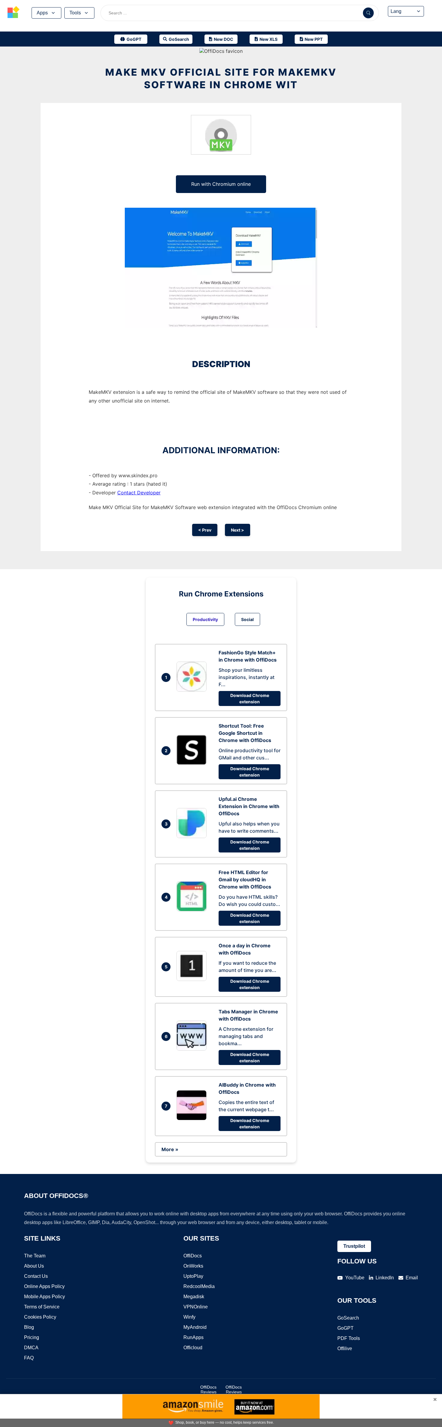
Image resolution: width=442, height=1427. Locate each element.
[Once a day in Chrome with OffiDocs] (193, 979)
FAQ (29, 1357)
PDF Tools (348, 1338)
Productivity (205, 619)
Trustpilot (354, 1246)
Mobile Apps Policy (44, 1296)
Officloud (192, 1347)
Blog (29, 1327)
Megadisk (193, 1296)
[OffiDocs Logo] (13, 13)
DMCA (31, 1347)
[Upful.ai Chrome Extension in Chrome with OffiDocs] (193, 836)
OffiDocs (192, 1255)
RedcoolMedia (199, 1286)
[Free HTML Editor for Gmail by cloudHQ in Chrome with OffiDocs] (193, 910)
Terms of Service (42, 1306)
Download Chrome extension (249, 698)
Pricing (31, 1337)
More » (169, 1149)
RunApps (193, 1337)
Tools (75, 12)
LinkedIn (385, 1277)
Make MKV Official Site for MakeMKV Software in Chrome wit (221, 78)
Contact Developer (139, 493)
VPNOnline (195, 1306)
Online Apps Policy (44, 1286)
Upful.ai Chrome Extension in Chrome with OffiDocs (249, 806)
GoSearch (348, 1317)
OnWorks (193, 1266)
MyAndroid (195, 1327)
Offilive (344, 1348)
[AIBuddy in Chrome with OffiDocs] (193, 1118)
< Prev (204, 529)
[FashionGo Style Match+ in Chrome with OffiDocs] (193, 690)
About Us (34, 1266)
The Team (34, 1255)
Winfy (189, 1317)
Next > (237, 529)
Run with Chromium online (221, 184)
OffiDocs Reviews (208, 1389)
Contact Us (36, 1276)
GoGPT (345, 1328)
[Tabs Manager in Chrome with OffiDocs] (193, 1049)
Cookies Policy (40, 1317)
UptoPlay (193, 1276)
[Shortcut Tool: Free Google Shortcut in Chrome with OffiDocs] (193, 763)
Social (247, 619)
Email (412, 1277)
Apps (42, 12)
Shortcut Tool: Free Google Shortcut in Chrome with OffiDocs (245, 733)
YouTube (354, 1277)
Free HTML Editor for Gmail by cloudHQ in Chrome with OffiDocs (245, 879)
